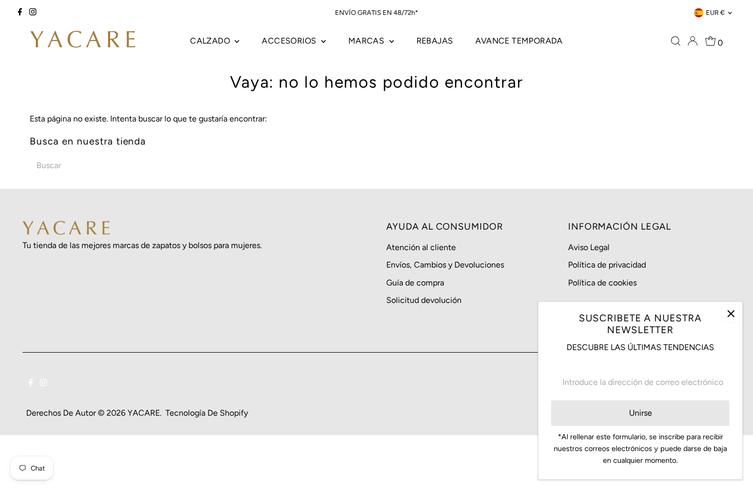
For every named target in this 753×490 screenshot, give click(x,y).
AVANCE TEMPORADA (518, 41)
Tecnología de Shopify (206, 413)
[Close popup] (731, 313)
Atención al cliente (421, 247)
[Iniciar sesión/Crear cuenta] (692, 41)
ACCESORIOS (290, 41)
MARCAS (367, 41)
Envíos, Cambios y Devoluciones (445, 265)
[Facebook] (20, 13)
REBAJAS (434, 41)
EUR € (715, 12)
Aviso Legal (589, 247)
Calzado (211, 41)
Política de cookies (602, 283)
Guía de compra (415, 283)
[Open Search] (675, 41)
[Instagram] (33, 13)
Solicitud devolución (424, 300)
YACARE (144, 413)
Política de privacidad (607, 265)
